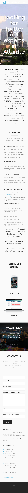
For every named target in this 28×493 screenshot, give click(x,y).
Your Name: (6, 375)
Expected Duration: (8, 408)
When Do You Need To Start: (11, 414)
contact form (7, 194)
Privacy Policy (4, 490)
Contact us (14, 344)
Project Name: (7, 386)
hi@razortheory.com (8, 196)
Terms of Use (9, 490)
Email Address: (7, 381)
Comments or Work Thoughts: (11, 392)
